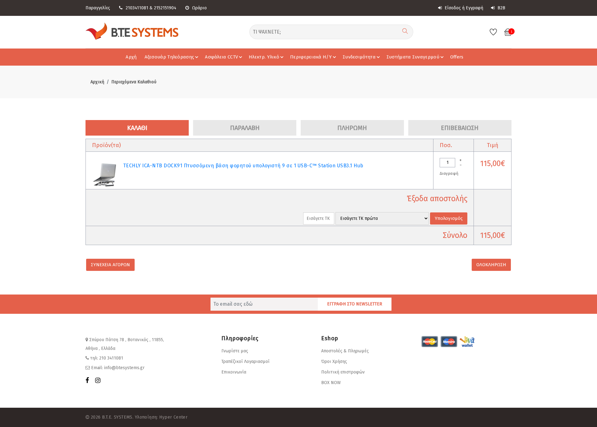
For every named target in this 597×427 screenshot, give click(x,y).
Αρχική (97, 82)
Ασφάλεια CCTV (221, 57)
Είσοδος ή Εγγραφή (463, 8)
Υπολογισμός (449, 218)
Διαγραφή (449, 173)
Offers (457, 57)
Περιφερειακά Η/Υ (311, 57)
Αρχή (131, 57)
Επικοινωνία (233, 372)
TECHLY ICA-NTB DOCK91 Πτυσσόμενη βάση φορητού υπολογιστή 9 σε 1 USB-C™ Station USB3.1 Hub (243, 166)
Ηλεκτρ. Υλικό (264, 57)
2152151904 (165, 8)
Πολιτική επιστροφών (343, 372)
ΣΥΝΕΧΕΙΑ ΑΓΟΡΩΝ (110, 264)
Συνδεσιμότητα (359, 57)
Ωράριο (199, 8)
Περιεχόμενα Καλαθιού (133, 82)
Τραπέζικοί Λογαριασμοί (245, 361)
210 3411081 (111, 358)
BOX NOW (331, 382)
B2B (500, 8)
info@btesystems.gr (124, 367)
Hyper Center (173, 417)
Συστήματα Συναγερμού (412, 57)
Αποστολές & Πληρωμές (345, 351)
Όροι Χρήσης (334, 361)
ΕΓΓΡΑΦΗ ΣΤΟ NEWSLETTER (354, 304)
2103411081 (137, 8)
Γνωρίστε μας (234, 351)
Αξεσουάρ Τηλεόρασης (169, 57)
